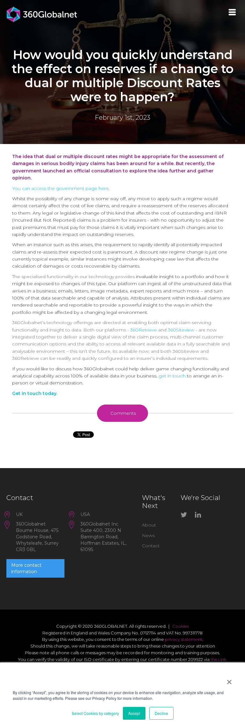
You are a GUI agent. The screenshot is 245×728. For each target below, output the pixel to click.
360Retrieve (144, 330)
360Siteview (182, 330)
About (149, 525)
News (148, 535)
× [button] (229, 680)
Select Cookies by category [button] (95, 713)
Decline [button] (161, 713)
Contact (151, 546)
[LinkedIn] (199, 516)
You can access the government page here (60, 188)
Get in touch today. (34, 393)
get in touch (172, 376)
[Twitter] (185, 516)
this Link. (219, 659)
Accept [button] (134, 713)
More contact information (26, 568)
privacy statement (183, 639)
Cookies (180, 626)
